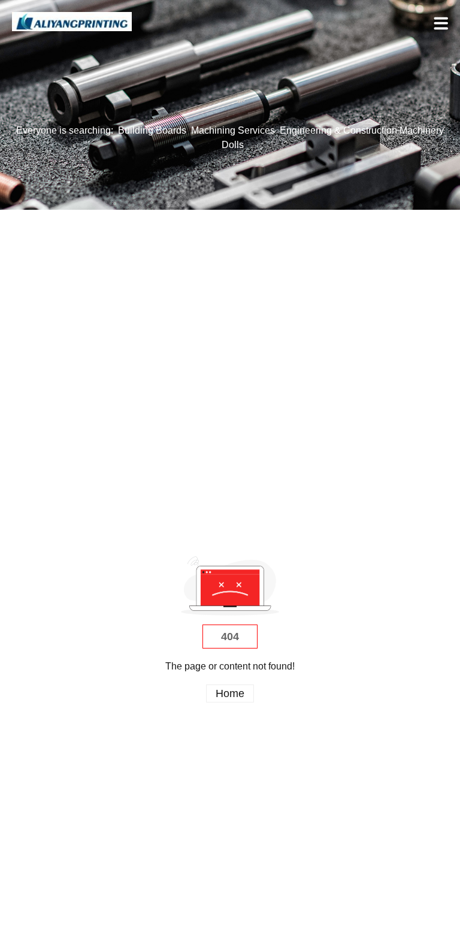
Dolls (233, 145)
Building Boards (152, 130)
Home (230, 693)
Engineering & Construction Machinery (362, 130)
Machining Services (233, 130)
